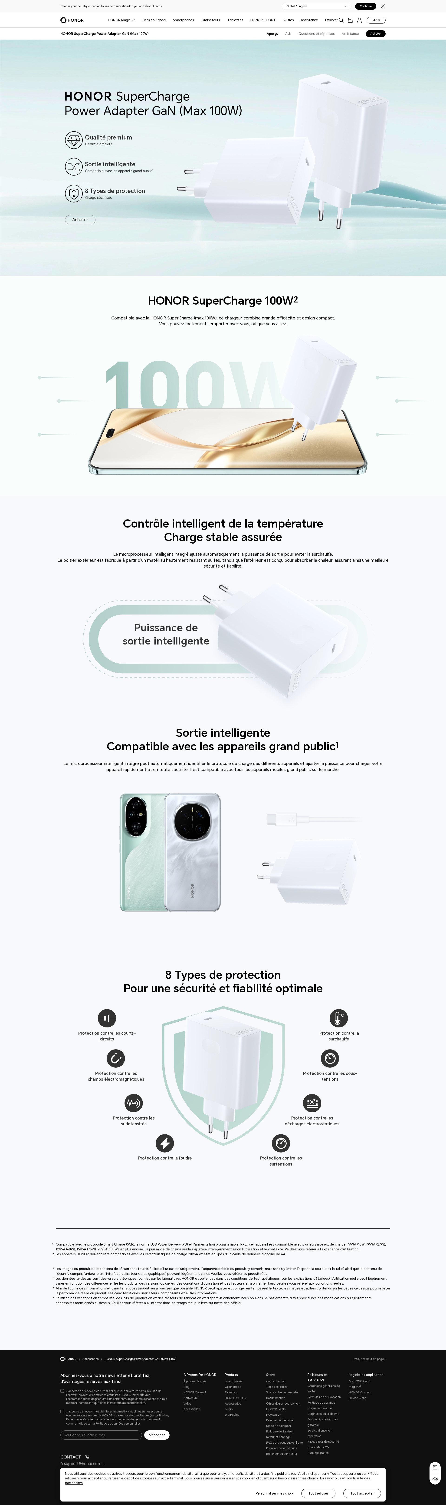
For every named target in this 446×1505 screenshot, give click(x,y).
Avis (288, 34)
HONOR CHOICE (263, 20)
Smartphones (183, 20)
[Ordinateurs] (222, 20)
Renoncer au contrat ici (281, 1453)
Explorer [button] (331, 20)
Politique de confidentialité (127, 1403)
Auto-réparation (318, 1453)
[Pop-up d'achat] (435, 1467)
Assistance (309, 20)
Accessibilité (192, 1409)
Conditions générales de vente (324, 1388)
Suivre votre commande (282, 1392)
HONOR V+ (273, 1414)
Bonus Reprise (275, 1398)
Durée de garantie (320, 1408)
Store (376, 20)
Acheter (376, 33)
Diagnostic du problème (323, 1413)
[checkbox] (115, 1397)
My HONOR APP (359, 1381)
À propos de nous (195, 1381)
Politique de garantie (321, 1402)
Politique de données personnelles (118, 1423)
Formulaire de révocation (324, 1397)
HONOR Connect (195, 1392)
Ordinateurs (210, 20)
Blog (187, 1387)
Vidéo (187, 1403)
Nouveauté (191, 1398)
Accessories (233, 1403)
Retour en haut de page (368, 1359)
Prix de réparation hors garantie (323, 1422)
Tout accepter (362, 1493)
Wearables (232, 1414)
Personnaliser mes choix (274, 1493)
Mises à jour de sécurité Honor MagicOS (323, 1444)
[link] (350, 20)
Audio (229, 1409)
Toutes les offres (276, 1387)
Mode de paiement (278, 1426)
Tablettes (235, 20)
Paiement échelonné (279, 1420)
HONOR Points (275, 1409)
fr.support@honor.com (80, 1464)
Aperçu (272, 34)
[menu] (359, 20)
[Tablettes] (245, 20)
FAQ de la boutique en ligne (284, 1442)
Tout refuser (318, 1493)
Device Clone (357, 1398)
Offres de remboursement (283, 1403)
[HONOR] (71, 1359)
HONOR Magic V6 (121, 20)
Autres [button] (288, 20)
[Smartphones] (196, 20)
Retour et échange (278, 1437)
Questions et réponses (316, 34)
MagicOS (355, 1387)
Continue (366, 6)
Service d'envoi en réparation (319, 1433)
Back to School (154, 20)
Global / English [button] (297, 6)
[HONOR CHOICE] (278, 20)
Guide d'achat (275, 1381)
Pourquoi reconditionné (281, 1448)
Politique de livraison (279, 1431)
